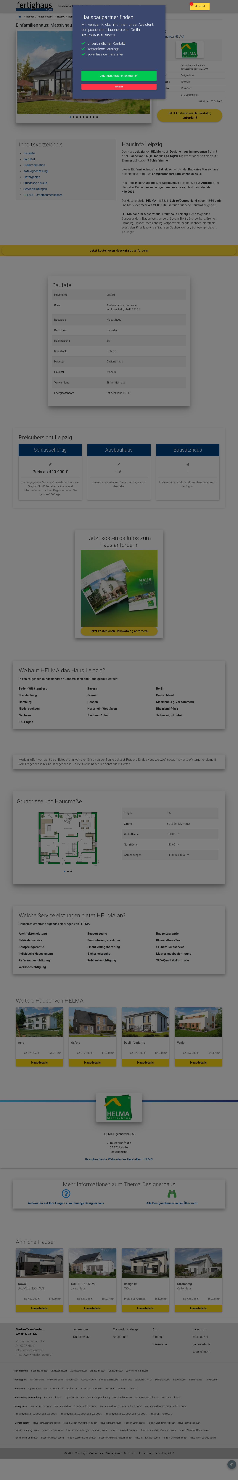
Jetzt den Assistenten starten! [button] (119, 75)
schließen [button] (119, 87)
